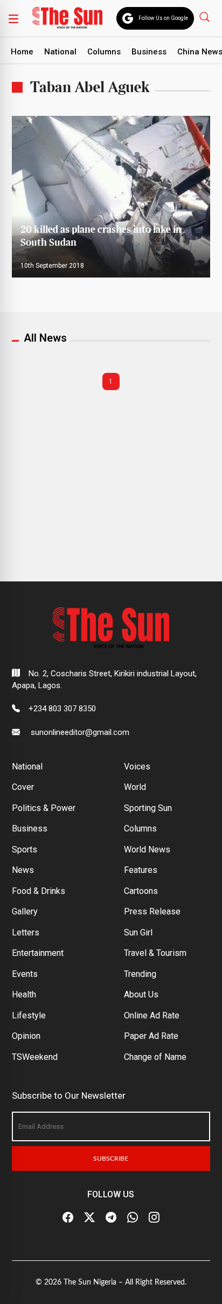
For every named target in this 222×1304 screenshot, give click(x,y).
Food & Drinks (38, 891)
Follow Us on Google (163, 18)
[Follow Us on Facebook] (68, 1217)
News (23, 870)
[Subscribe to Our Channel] (111, 1217)
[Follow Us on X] (89, 1217)
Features (140, 870)
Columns (104, 52)
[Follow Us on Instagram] (154, 1217)
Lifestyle (29, 1015)
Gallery (25, 911)
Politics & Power (43, 808)
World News (147, 849)
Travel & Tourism (155, 953)
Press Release (152, 911)
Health (24, 994)
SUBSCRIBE (110, 1158)
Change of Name (155, 1057)
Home (22, 52)
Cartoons (141, 891)
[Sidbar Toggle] (13, 18)
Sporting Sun (148, 808)
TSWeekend (35, 1057)
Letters (25, 932)
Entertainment (38, 953)
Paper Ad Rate (151, 1036)
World (135, 787)
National (60, 52)
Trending (140, 974)
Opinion (26, 1036)
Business (148, 52)
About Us (141, 994)
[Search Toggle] (205, 16)
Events (25, 974)
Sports (24, 849)
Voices (137, 766)
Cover (23, 787)
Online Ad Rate (151, 1015)
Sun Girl (138, 932)
